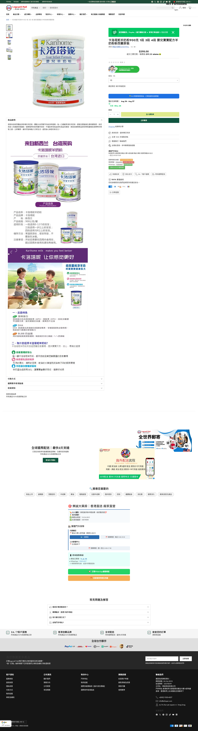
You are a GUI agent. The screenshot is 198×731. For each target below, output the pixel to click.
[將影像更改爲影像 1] (9, 28)
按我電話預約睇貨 (128, 162)
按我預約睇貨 (128, 165)
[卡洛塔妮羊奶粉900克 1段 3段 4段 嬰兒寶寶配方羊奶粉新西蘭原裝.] (59, 69)
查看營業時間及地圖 (126, 160)
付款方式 (9, 690)
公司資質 (47, 686)
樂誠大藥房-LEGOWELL (120, 47)
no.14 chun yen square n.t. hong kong (172, 705)
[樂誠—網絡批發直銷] (16, 8)
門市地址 (84, 679)
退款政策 (9, 682)
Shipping (111, 126)
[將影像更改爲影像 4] (9, 50)
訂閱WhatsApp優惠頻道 (117, 167)
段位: (111, 76)
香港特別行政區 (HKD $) (17, 722)
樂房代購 (121, 686)
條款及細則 (10, 697)
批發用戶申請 (123, 679)
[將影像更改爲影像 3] (9, 42)
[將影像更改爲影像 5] (9, 57)
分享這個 (115, 192)
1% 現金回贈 (143, 32)
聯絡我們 (123, 141)
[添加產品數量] (118, 114)
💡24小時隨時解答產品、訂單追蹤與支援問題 (144, 96)
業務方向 (47, 682)
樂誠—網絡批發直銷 (21, 726)
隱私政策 (9, 686)
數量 (110, 110)
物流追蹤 (9, 693)
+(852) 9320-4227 (165, 697)
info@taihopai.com (165, 701)
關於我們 (47, 679)
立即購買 (144, 120)
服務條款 (9, 679)
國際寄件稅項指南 (87, 690)
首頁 (7, 20)
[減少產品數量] (110, 114)
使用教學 (121, 690)
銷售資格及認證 (124, 682)
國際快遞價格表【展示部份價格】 (93, 686)
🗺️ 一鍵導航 (85, 537)
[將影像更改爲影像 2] (9, 35)
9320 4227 (83, 561)
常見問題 (47, 690)
